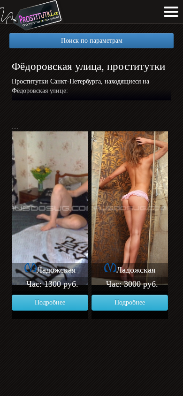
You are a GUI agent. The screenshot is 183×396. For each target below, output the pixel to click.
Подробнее (50, 302)
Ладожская (56, 269)
